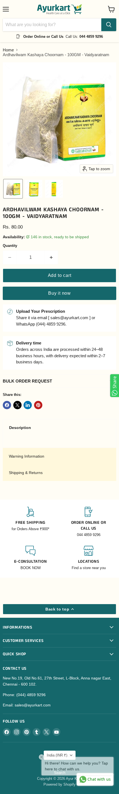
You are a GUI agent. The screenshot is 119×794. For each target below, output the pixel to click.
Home (8, 50)
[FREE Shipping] (30, 522)
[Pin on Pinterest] (38, 405)
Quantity (10, 246)
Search (59, 773)
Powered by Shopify (59, 784)
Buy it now (59, 293)
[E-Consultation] (30, 558)
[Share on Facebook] (7, 405)
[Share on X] (17, 405)
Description (20, 427)
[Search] (108, 24)
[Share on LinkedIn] (28, 405)
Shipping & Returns (26, 472)
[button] (13, 188)
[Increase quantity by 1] (51, 257)
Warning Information (26, 456)
